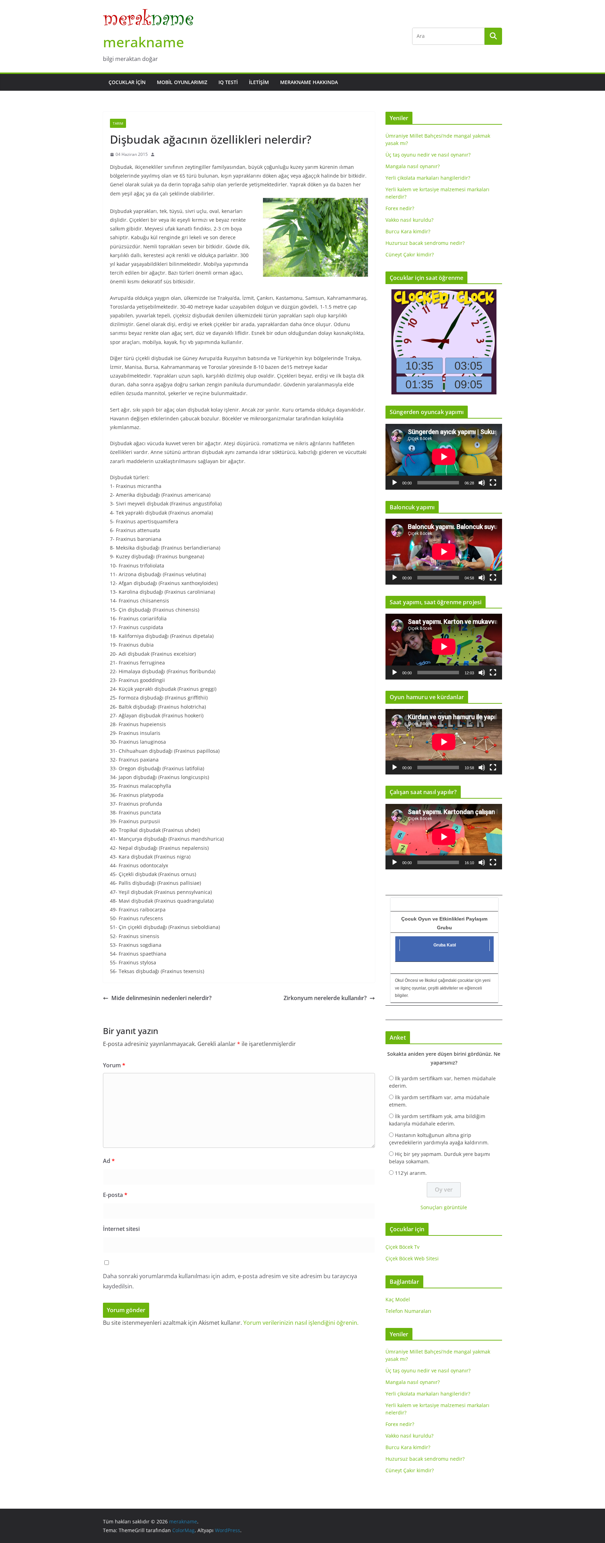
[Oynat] (394, 482)
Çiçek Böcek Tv (402, 1247)
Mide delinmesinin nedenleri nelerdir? (161, 998)
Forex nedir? (399, 208)
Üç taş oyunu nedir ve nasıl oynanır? (428, 154)
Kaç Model (397, 1299)
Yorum (114, 1065)
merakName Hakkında (309, 82)
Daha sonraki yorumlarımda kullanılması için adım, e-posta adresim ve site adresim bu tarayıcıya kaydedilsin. (230, 1281)
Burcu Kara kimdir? (407, 231)
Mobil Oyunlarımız (182, 82)
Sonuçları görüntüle (443, 1207)
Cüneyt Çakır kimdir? (409, 254)
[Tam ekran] (492, 482)
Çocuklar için (127, 82)
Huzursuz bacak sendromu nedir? (425, 243)
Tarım (118, 123)
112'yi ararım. (411, 1173)
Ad (109, 1161)
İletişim (259, 82)
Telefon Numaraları (408, 1311)
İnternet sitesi (121, 1229)
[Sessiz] (481, 482)
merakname (143, 41)
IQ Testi (228, 82)
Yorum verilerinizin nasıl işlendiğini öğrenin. (301, 1323)
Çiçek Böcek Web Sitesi (412, 1258)
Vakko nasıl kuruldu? (409, 219)
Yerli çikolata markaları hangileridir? (427, 177)
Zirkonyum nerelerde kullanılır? (325, 998)
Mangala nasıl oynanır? (412, 166)
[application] (443, 456)
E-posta (115, 1195)
